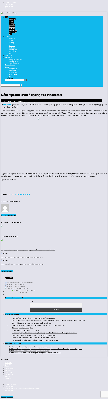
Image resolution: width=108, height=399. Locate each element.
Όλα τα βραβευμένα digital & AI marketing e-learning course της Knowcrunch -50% (35, 353)
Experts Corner (10, 65)
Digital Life (8, 363)
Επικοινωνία (9, 8)
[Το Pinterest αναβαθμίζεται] (54, 233)
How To (7, 36)
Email (31, 301)
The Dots (8, 370)
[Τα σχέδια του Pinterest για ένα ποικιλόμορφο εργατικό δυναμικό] (4, 253)
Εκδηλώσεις (13, 74)
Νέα (6, 17)
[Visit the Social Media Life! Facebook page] (19, 283)
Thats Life (8, 367)
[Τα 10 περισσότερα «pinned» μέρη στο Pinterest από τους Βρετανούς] (4, 260)
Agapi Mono (9, 374)
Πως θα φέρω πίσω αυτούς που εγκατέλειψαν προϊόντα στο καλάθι (31, 347)
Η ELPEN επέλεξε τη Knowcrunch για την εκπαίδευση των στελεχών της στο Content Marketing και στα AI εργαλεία (45, 349)
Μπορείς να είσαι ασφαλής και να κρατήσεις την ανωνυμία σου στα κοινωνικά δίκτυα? (28, 250)
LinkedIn (12, 27)
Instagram (12, 32)
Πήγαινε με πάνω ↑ (7, 271)
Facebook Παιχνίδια (15, 59)
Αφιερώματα (13, 76)
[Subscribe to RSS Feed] (20, 290)
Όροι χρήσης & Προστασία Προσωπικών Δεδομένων (22, 388)
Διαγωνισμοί (13, 72)
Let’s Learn (12, 71)
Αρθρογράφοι (9, 4)
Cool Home (8, 372)
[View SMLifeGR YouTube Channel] (16, 288)
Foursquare (13, 31)
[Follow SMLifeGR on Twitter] (14, 284)
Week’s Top (8, 57)
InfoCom (7, 376)
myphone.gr (9, 378)
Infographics (13, 69)
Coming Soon (9, 368)
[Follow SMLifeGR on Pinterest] (15, 286)
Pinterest (12, 29)
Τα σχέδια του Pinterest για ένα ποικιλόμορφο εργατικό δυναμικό (21, 257)
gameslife (8, 365)
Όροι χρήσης (9, 6)
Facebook (12, 19)
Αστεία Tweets (14, 61)
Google (11, 23)
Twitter (11, 21)
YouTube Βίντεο (14, 63)
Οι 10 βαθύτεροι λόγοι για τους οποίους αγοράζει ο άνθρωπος (29, 351)
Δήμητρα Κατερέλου (8, 215)
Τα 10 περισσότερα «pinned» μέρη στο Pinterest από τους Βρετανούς (22, 264)
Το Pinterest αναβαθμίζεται (9, 236)
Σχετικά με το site (10, 2)
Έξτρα (7, 67)
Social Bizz (8, 55)
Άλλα (10, 34)
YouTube (12, 25)
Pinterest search (23, 194)
